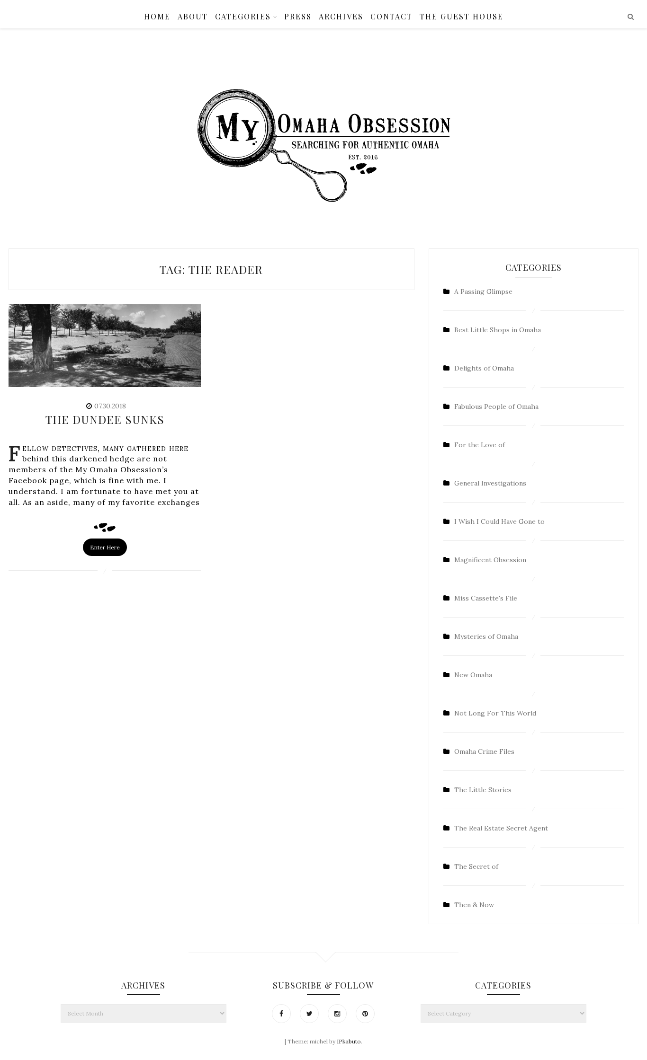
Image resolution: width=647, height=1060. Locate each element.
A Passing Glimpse (483, 291)
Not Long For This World (495, 713)
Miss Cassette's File (485, 598)
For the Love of (479, 445)
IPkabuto (349, 1041)
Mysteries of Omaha (486, 636)
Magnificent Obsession (490, 560)
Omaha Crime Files (484, 751)
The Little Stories (483, 790)
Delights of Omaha (484, 368)
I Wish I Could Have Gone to (499, 521)
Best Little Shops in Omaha (497, 330)
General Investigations (490, 483)
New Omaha (473, 675)
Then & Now (474, 905)
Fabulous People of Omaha (496, 406)
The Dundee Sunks (104, 419)
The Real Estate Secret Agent (501, 828)
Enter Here (105, 547)
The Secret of (476, 866)
